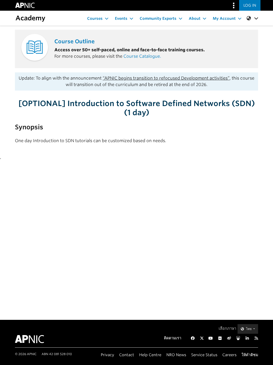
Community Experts (158, 18)
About (194, 18)
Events (121, 18)
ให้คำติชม (250, 354)
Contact (126, 354)
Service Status (204, 354)
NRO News (176, 354)
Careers (229, 354)
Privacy (107, 354)
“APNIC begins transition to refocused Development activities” (166, 78)
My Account (224, 18)
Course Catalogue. (142, 56)
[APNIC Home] (32, 339)
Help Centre (150, 354)
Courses (95, 18)
